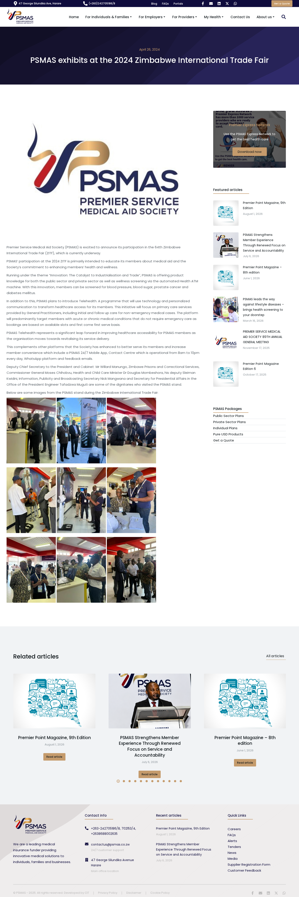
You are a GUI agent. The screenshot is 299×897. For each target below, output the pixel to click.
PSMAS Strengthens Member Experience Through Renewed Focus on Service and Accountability (150, 746)
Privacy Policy (107, 893)
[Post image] (54, 701)
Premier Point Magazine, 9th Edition (54, 738)
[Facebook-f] (202, 3)
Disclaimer (133, 893)
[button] (118, 781)
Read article (54, 757)
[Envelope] (211, 3)
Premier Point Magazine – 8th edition (245, 741)
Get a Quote (282, 3)
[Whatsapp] (235, 3)
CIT (87, 893)
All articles (275, 656)
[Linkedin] (219, 3)
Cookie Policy (160, 893)
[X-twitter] (227, 3)
